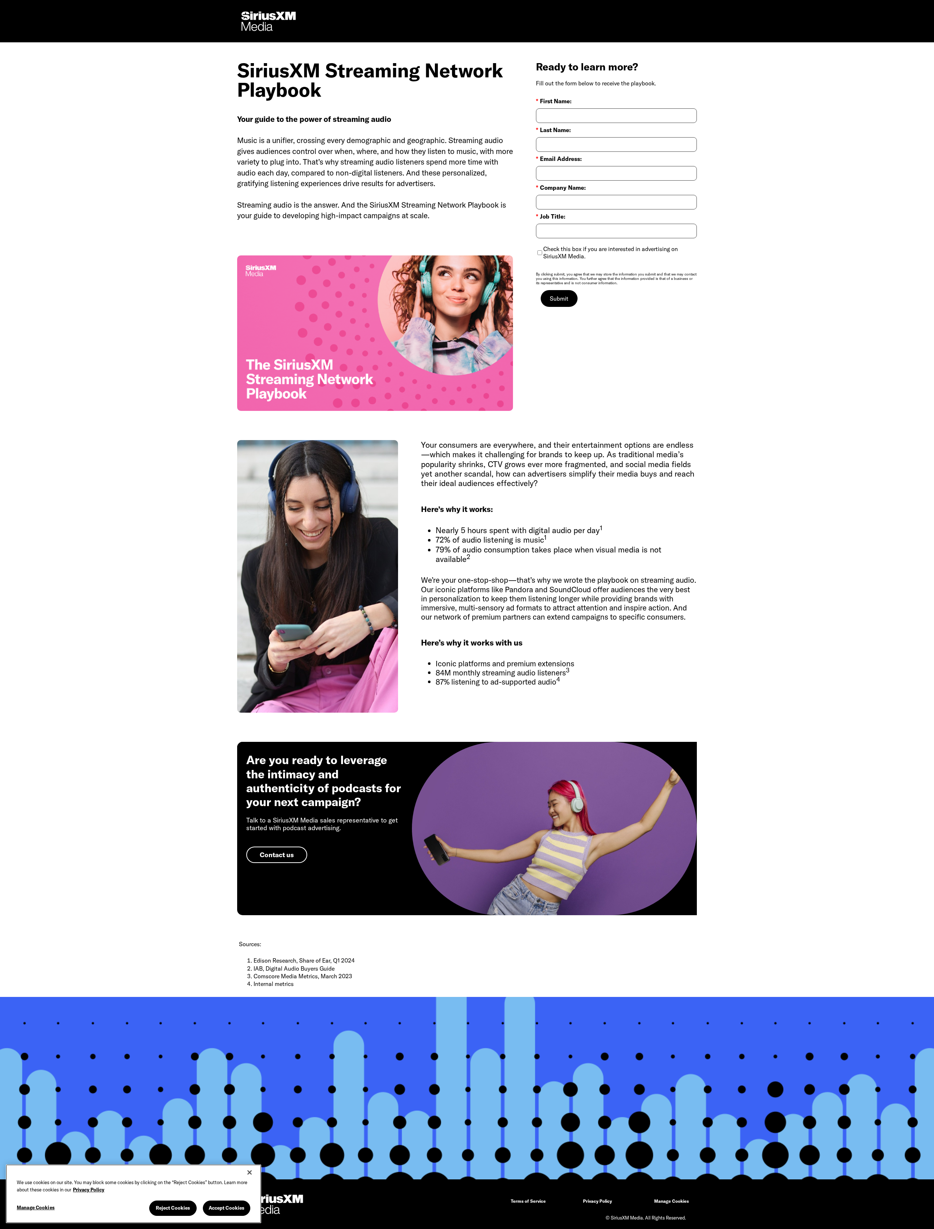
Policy (597, 1201)
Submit (559, 298)
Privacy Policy (88, 1190)
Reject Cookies (173, 1208)
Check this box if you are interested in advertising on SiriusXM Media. (610, 252)
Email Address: (559, 158)
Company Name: (561, 187)
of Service (528, 1201)
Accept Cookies (227, 1208)
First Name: (554, 101)
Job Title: (551, 216)
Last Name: (553, 130)
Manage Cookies (36, 1207)
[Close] (250, 1172)
